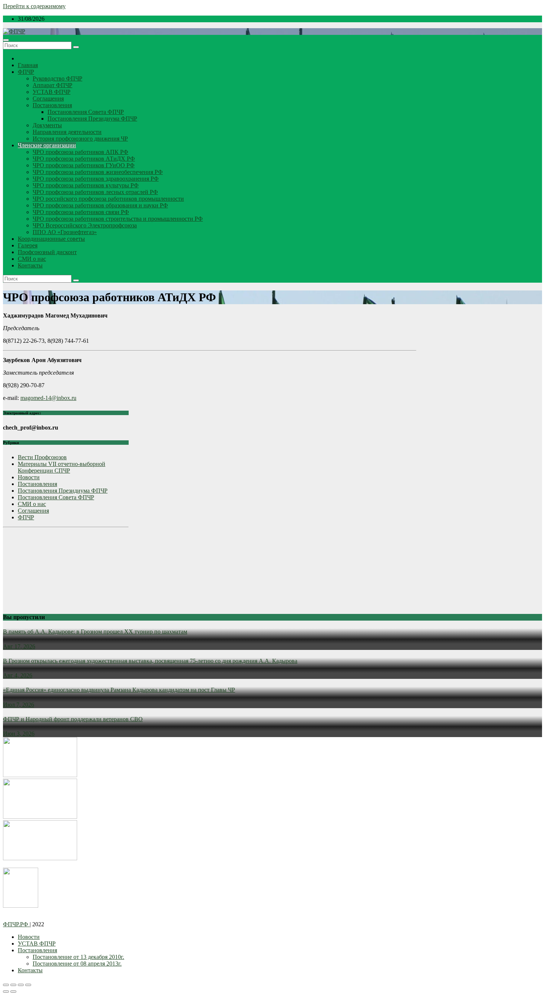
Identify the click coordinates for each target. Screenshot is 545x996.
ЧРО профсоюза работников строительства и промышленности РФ (118, 219)
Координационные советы (51, 239)
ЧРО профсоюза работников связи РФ (81, 212)
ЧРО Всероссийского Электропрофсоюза (85, 225)
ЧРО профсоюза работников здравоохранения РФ (96, 178)
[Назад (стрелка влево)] (6, 991)
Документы (47, 125)
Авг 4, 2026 (17, 675)
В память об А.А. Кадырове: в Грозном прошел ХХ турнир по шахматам (95, 631)
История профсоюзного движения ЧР (80, 138)
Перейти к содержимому (34, 6)
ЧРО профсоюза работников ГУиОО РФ (84, 165)
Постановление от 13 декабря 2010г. (78, 957)
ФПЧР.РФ (16, 924)
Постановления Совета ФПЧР (85, 112)
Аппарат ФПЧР (52, 85)
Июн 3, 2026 (18, 733)
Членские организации (47, 145)
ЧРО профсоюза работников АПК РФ (80, 152)
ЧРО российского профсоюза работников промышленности (108, 198)
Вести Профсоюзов (42, 457)
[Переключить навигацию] (6, 40)
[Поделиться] (13, 985)
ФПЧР (26, 72)
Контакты (30, 265)
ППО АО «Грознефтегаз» (65, 232)
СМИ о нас (32, 259)
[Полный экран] (21, 985)
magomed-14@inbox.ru (48, 398)
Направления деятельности (67, 132)
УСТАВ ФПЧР (51, 92)
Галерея (27, 245)
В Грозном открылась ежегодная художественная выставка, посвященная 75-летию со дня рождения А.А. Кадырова (150, 661)
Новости (29, 477)
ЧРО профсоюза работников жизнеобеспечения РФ (98, 172)
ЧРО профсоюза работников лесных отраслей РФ (95, 192)
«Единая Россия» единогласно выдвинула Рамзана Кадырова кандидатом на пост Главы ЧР (119, 690)
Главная (28, 65)
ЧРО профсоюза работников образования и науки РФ (100, 205)
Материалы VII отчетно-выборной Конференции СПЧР (61, 467)
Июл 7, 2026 (18, 704)
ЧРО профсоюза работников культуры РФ (86, 185)
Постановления (52, 105)
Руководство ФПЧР (57, 78)
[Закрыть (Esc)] (6, 985)
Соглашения (48, 98)
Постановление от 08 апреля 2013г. (77, 963)
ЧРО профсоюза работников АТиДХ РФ (84, 158)
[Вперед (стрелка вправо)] (13, 991)
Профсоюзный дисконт (47, 252)
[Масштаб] (28, 985)
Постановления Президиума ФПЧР (92, 118)
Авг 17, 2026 (19, 646)
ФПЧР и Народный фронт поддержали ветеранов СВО (73, 719)
